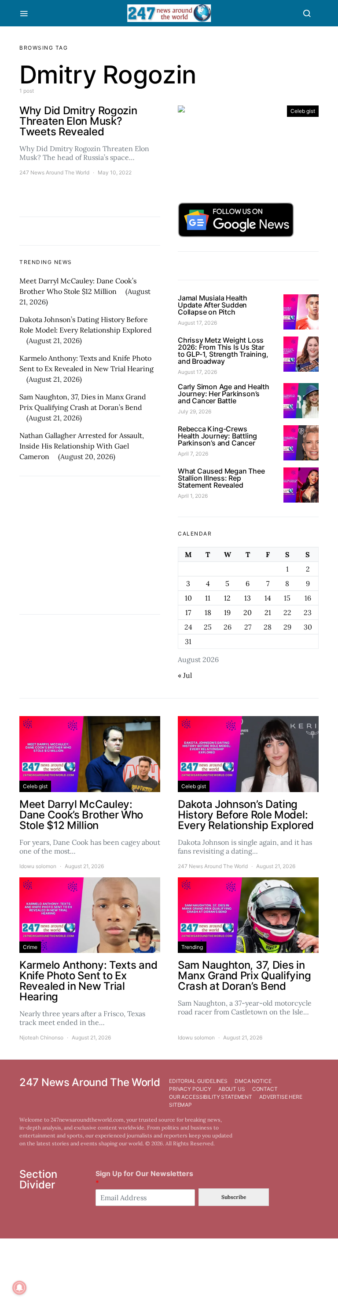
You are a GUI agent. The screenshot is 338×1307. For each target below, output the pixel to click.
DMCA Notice (253, 1081)
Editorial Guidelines (198, 1081)
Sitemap (180, 1104)
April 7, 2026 (193, 453)
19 (227, 612)
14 (268, 598)
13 (247, 598)
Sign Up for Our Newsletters (144, 1178)
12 (227, 598)
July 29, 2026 (194, 411)
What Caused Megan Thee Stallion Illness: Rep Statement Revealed (221, 478)
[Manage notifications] (19, 1288)
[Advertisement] (89, 545)
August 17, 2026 (197, 322)
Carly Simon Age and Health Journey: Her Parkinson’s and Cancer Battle (223, 393)
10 (188, 598)
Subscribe (233, 1197)
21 (268, 612)
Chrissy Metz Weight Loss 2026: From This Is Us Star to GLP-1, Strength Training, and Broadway (223, 351)
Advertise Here (280, 1096)
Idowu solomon (37, 866)
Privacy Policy (190, 1089)
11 (207, 598)
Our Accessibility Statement (210, 1096)
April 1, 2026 (193, 495)
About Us (231, 1089)
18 (208, 612)
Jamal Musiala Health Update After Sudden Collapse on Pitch (212, 304)
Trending (192, 947)
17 (188, 612)
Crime (30, 947)
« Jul (185, 675)
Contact (265, 1089)
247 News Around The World (54, 172)
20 (247, 612)
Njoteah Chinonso (41, 1037)
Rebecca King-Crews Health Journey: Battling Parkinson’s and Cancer (217, 435)
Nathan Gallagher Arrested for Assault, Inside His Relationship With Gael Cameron (81, 446)
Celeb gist (302, 111)
